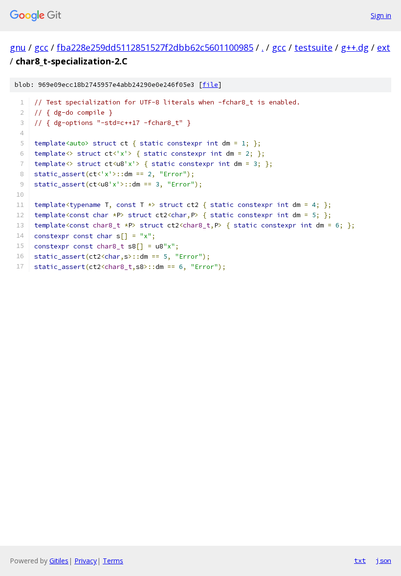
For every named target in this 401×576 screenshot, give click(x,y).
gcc (41, 47)
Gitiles (58, 560)
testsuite (313, 47)
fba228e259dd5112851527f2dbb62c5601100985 (155, 47)
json (383, 560)
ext (383, 47)
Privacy (85, 560)
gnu (18, 47)
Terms (113, 560)
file (210, 85)
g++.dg (355, 47)
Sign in (381, 15)
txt (360, 560)
